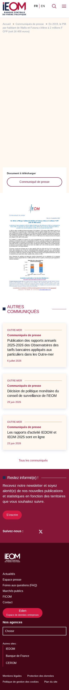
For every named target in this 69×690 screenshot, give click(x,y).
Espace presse (12, 579)
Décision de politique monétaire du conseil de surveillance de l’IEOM (33, 393)
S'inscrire (12, 514)
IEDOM (11, 648)
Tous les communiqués (33, 460)
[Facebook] (34, 531)
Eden (22, 612)
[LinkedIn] (28, 531)
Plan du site (50, 681)
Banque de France (18, 655)
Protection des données (40, 675)
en (43, 6)
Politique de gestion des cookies (21, 681)
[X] (41, 531)
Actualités (9, 573)
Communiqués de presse (30, 24)
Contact (7, 602)
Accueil (7, 24)
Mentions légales (12, 675)
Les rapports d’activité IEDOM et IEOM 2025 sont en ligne (31, 434)
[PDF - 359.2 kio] (34, 248)
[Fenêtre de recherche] (54, 6)
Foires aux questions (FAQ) (20, 585)
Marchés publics (13, 590)
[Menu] (64, 6)
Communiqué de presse (34, 181)
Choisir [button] (9, 631)
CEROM (11, 662)
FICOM (7, 596)
